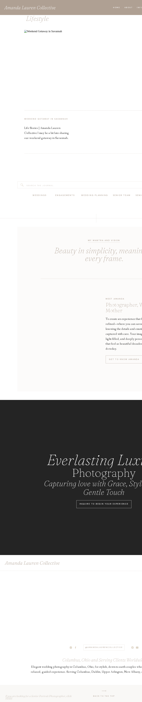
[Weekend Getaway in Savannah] (48, 66)
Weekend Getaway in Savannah (46, 119)
